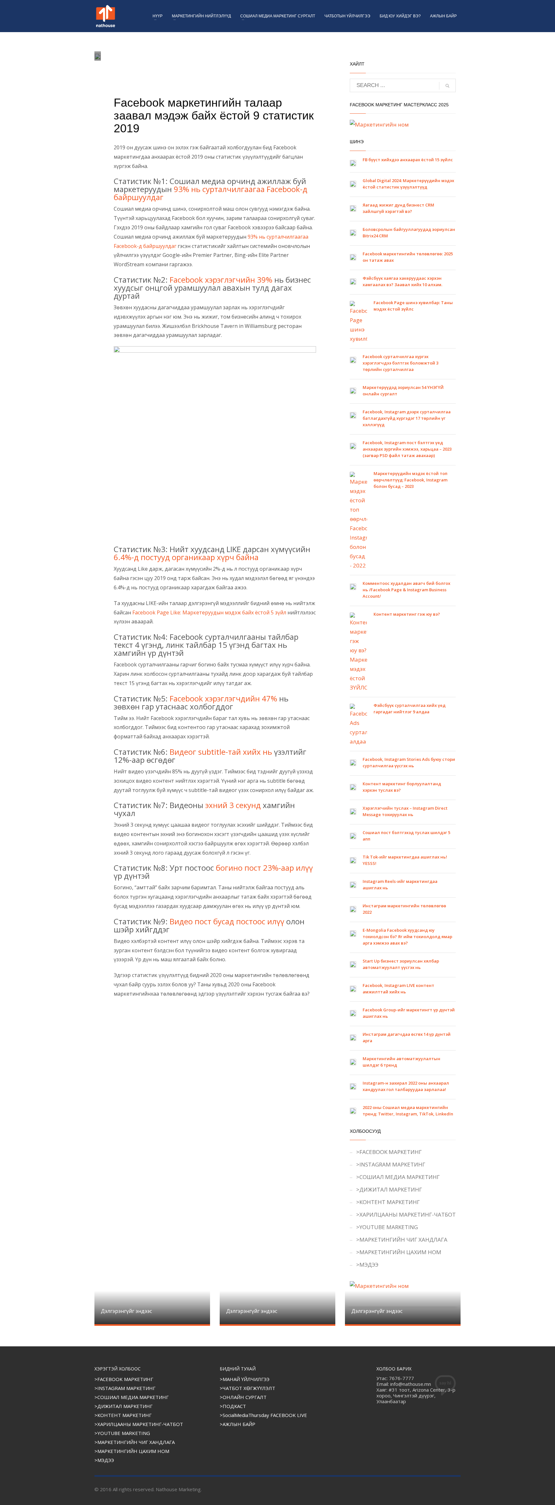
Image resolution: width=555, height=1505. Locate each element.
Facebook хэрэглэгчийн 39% (221, 279)
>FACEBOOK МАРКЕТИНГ (389, 1152)
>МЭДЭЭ (367, 1264)
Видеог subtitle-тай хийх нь (221, 751)
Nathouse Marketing (135, 62)
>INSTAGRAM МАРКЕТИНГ (390, 1164)
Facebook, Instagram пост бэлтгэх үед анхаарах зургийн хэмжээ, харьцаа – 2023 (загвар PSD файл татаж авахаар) (407, 449)
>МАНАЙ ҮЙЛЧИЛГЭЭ (244, 1379)
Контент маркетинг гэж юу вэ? (407, 614)
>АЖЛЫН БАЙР (237, 1424)
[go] (447, 85)
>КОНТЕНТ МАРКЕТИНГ (388, 1202)
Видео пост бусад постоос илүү (227, 921)
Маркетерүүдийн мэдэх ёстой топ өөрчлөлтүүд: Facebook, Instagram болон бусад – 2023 (410, 480)
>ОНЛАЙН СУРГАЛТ (243, 1397)
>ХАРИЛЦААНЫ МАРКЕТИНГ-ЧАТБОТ (406, 1214)
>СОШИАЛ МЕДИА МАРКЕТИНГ (398, 1177)
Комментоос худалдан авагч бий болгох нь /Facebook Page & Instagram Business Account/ (406, 589)
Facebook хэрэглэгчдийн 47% (223, 698)
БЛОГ (157, 68)
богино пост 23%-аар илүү (264, 867)
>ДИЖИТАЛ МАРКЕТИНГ (389, 1189)
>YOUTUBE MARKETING (387, 1227)
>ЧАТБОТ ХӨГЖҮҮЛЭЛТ (247, 1388)
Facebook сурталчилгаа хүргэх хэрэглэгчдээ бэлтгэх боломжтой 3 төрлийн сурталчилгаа (400, 363)
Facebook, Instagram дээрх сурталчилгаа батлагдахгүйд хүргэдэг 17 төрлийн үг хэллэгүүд (407, 418)
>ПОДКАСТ (233, 1406)
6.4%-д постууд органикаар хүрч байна (186, 557)
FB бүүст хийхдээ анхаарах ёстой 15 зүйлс (408, 160)
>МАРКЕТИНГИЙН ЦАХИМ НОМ (398, 1252)
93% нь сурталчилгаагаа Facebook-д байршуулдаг (210, 193)
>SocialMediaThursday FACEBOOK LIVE (263, 1415)
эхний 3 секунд (233, 805)
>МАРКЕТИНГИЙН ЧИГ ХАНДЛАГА (401, 1239)
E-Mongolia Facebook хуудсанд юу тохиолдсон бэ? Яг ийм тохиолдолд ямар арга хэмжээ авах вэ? (407, 936)
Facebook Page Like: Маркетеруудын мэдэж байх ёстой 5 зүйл (209, 612)
